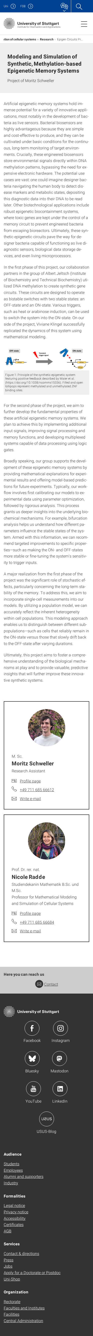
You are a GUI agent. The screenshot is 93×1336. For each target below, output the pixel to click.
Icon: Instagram (60, 1028)
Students (11, 1163)
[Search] (79, 6)
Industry (11, 1182)
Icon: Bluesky (32, 1058)
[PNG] (46, 358)
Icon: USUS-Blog (46, 1119)
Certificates (14, 1224)
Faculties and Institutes (24, 1307)
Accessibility (15, 1218)
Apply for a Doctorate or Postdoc (32, 1272)
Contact (51, 984)
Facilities (11, 1314)
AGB (7, 1230)
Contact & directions (21, 1253)
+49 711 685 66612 (37, 789)
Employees (13, 1170)
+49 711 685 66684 (37, 922)
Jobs (8, 1266)
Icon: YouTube (33, 1088)
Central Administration (23, 1320)
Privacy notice (16, 1211)
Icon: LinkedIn (60, 1088)
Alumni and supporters (23, 1176)
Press (8, 1259)
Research (47, 39)
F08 (23, 6)
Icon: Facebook (32, 1028)
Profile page (30, 780)
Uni (6, 6)
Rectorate (12, 1301)
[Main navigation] (84, 24)
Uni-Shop (12, 1278)
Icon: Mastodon (59, 1058)
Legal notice (14, 1205)
